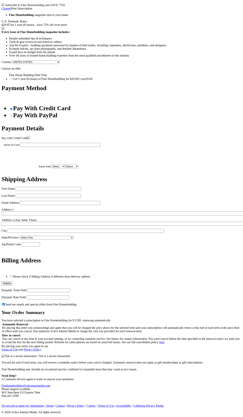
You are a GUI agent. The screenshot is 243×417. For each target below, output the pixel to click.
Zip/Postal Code (11, 244)
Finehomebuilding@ (14, 385)
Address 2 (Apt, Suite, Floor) (19, 220)
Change (6, 8)
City (4, 230)
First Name (8, 188)
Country (6, 62)
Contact (60, 405)
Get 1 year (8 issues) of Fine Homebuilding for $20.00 (52, 78)
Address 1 (8, 209)
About (50, 405)
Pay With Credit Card (42, 108)
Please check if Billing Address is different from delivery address (51, 276)
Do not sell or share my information (23, 405)
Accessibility (123, 405)
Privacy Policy (32, 349)
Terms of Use (10, 349)
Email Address (10, 202)
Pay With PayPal (35, 115)
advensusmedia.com (38, 385)
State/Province (10, 237)
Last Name (8, 195)
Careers (91, 405)
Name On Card (11, 145)
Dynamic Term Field (14, 290)
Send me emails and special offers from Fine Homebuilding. (41, 304)
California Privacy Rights (148, 405)
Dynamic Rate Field (14, 297)
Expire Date (45, 166)
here (161, 342)
